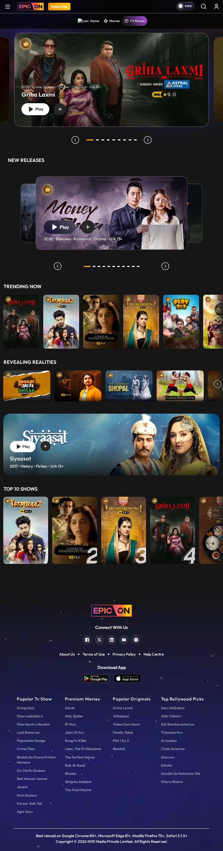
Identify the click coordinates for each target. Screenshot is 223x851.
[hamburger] (7, 6)
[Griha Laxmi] (111, 80)
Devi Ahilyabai (172, 708)
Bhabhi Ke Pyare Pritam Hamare (36, 759)
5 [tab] (113, 139)
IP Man (70, 724)
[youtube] (124, 639)
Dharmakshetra (30, 716)
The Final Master (78, 790)
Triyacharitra (172, 732)
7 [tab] (124, 139)
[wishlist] (60, 109)
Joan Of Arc (74, 732)
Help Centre (154, 654)
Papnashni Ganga (31, 740)
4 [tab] (108, 139)
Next (217, 320)
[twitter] (99, 639)
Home (94, 21)
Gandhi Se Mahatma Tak (180, 773)
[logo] (111, 610)
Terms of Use (94, 654)
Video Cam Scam (126, 724)
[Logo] (30, 6)
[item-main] (21, 320)
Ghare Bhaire (172, 781)
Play (38, 109)
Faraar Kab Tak (29, 803)
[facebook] (87, 639)
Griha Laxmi (123, 708)
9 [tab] (135, 139)
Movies (114, 21)
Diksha (166, 765)
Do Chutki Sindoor (31, 770)
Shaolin (70, 773)
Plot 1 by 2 (121, 740)
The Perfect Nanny (80, 757)
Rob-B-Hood (75, 765)
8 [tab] (130, 139)
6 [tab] (119, 139)
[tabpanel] (111, 75)
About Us (67, 654)
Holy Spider (74, 716)
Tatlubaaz (121, 716)
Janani (22, 787)
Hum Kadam (27, 795)
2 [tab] (97, 139)
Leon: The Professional (83, 748)
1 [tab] (89, 139)
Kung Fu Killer (76, 740)
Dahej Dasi (26, 708)
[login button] (216, 6)
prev (75, 140)
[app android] (98, 678)
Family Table (123, 732)
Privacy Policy (124, 654)
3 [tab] (102, 139)
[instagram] (136, 639)
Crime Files (26, 748)
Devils (70, 708)
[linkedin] (111, 639)
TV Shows (137, 21)
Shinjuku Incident (78, 781)
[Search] (203, 6)
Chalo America (173, 748)
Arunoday (169, 740)
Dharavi (167, 757)
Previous (5, 320)
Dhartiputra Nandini (33, 724)
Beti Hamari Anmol (32, 778)
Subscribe (59, 6)
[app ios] (127, 678)
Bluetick (119, 748)
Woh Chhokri (171, 716)
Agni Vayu (25, 811)
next (147, 140)
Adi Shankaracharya (177, 724)
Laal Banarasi (28, 732)
